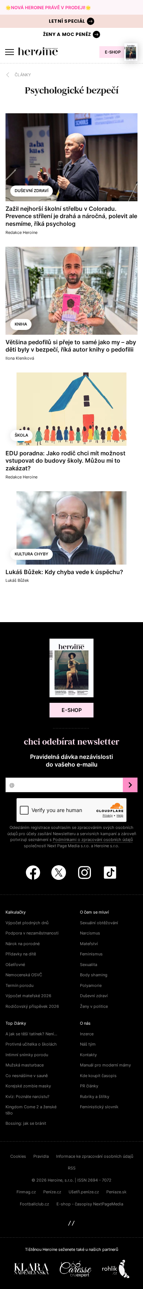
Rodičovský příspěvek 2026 (32, 1006)
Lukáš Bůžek (17, 580)
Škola (21, 435)
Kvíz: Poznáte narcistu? (28, 1096)
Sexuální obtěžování (99, 922)
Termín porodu (19, 985)
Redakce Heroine (21, 232)
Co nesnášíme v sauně (27, 1075)
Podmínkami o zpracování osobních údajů (93, 839)
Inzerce (87, 1033)
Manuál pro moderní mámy (105, 1065)
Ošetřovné (15, 964)
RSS (72, 1168)
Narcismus (90, 933)
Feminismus (91, 953)
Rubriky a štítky (94, 1096)
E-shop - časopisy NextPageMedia (89, 1204)
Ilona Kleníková (20, 358)
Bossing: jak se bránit (26, 1123)
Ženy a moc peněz (67, 34)
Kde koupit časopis (98, 1075)
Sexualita (88, 964)
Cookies (18, 1156)
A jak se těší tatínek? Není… (31, 1033)
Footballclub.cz (34, 1204)
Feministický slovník (99, 1106)
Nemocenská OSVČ (24, 974)
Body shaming (93, 974)
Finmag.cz (26, 1191)
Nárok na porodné (23, 943)
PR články (89, 1085)
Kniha (21, 324)
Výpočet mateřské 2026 (28, 995)
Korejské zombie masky (28, 1085)
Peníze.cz (52, 1191)
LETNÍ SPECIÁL (67, 21)
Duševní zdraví (31, 190)
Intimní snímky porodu (27, 1054)
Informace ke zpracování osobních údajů (94, 1156)
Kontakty (88, 1054)
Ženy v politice (94, 1006)
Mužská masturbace (25, 1065)
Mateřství (89, 943)
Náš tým (88, 1044)
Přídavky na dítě (21, 953)
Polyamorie (91, 985)
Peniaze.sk (116, 1191)
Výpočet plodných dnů (27, 922)
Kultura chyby (31, 554)
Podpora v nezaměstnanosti (32, 933)
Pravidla (41, 1156)
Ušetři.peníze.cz (84, 1191)
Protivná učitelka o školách (31, 1044)
